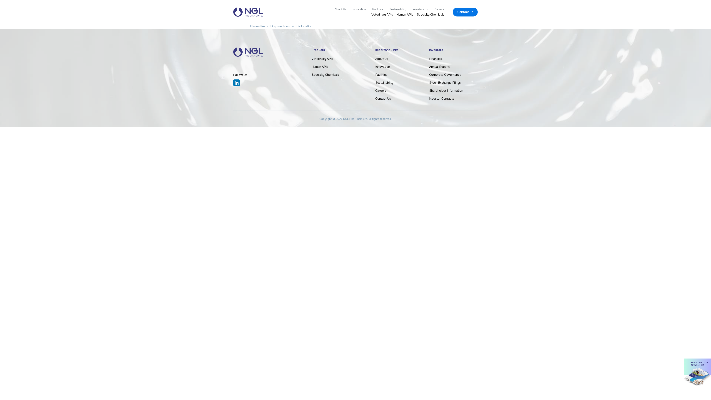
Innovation (359, 9)
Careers (439, 9)
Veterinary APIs (382, 14)
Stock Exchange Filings (445, 83)
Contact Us (383, 99)
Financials (436, 59)
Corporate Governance (445, 75)
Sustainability (398, 9)
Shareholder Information (446, 91)
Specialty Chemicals (430, 14)
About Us (340, 9)
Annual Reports (439, 67)
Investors (418, 9)
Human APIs (405, 14)
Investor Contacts (441, 99)
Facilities (377, 9)
